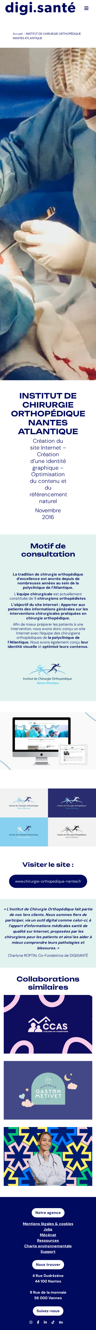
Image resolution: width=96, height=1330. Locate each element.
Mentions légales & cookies (48, 1223)
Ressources (48, 1240)
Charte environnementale (48, 1246)
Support (48, 1251)
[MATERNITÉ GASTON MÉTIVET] (48, 1090)
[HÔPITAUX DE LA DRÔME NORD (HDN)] (48, 1156)
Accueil (18, 34)
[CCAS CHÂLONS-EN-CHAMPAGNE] (48, 1024)
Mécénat (48, 1234)
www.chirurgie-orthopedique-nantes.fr (48, 881)
